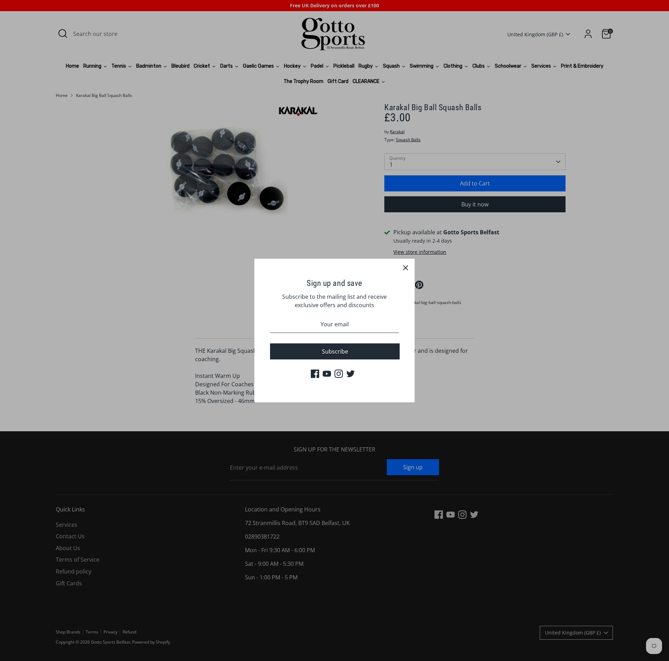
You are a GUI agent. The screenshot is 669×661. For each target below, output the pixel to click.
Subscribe (335, 351)
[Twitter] (350, 374)
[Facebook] (315, 374)
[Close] (405, 267)
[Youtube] (327, 374)
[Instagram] (338, 374)
